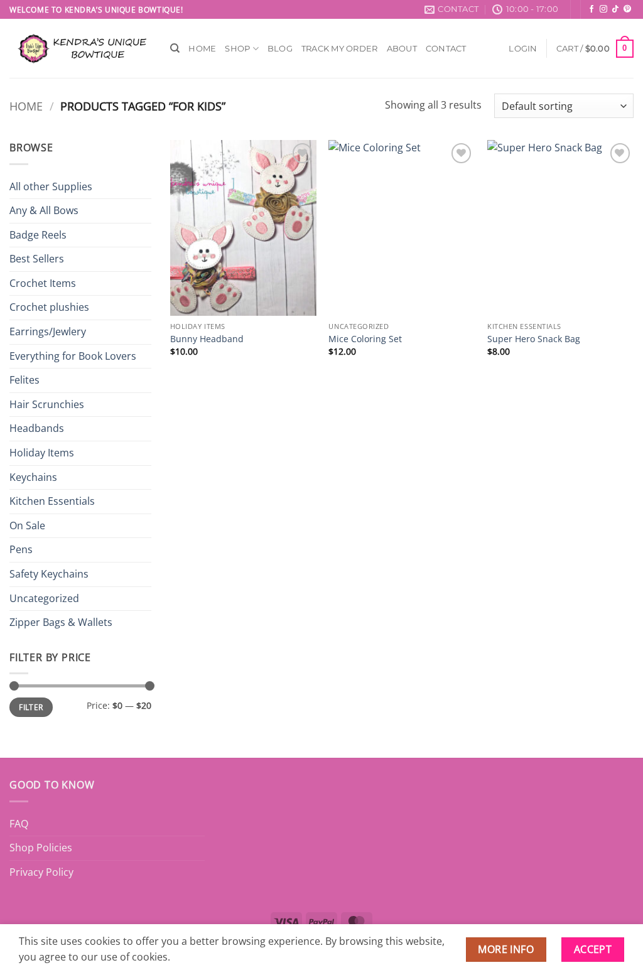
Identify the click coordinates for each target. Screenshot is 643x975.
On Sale (27, 525)
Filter (31, 707)
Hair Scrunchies (46, 404)
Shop (237, 48)
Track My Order (339, 48)
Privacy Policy (41, 872)
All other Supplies (50, 186)
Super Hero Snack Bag (533, 339)
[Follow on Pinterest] (627, 9)
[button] (523, 49)
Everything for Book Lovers (72, 356)
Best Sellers (36, 259)
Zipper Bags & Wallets (60, 622)
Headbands (36, 428)
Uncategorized (44, 598)
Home (202, 48)
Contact (446, 48)
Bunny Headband (207, 339)
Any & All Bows (43, 210)
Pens (21, 549)
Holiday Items (41, 453)
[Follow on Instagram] (603, 9)
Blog (280, 48)
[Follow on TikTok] (615, 9)
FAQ (18, 824)
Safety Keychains (49, 574)
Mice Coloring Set (365, 339)
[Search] (175, 48)
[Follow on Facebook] (591, 9)
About (402, 48)
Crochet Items (42, 283)
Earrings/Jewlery (47, 331)
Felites (24, 380)
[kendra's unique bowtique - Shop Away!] (80, 48)
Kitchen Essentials (52, 501)
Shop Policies (40, 847)
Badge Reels (38, 235)
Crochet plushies (49, 307)
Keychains (33, 477)
